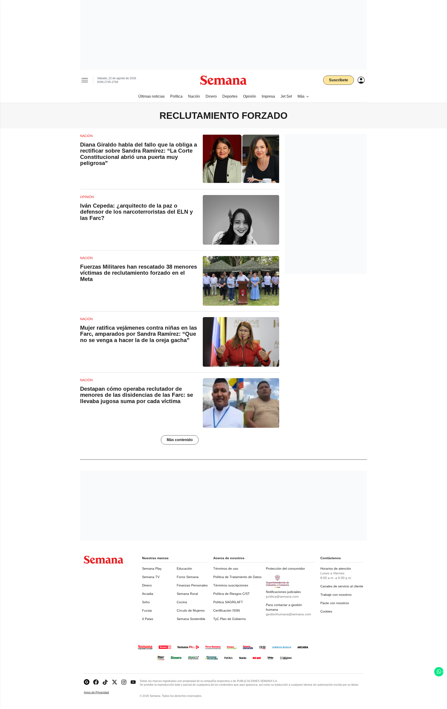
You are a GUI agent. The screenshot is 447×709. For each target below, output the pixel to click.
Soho (146, 602)
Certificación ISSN (226, 610)
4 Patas (147, 619)
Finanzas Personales (192, 585)
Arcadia (147, 594)
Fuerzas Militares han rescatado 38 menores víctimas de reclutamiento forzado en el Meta (138, 273)
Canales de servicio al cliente (341, 586)
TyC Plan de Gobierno (229, 619)
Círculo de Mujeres (191, 610)
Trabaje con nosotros (336, 594)
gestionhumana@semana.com (288, 614)
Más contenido (180, 440)
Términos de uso (225, 568)
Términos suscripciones (230, 585)
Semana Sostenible (191, 619)
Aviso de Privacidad (101, 692)
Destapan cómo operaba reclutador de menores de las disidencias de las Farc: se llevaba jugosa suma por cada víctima (136, 395)
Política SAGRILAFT (228, 602)
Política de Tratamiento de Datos (237, 577)
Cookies (326, 611)
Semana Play (152, 568)
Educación (184, 568)
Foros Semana (188, 577)
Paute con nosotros (334, 603)
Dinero (147, 585)
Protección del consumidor (285, 568)
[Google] (86, 682)
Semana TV (150, 577)
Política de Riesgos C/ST (231, 594)
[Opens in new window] (96, 682)
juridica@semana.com (282, 596)
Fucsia (147, 610)
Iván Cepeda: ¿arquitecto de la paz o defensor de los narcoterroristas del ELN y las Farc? (136, 211)
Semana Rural (187, 594)
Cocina (182, 602)
